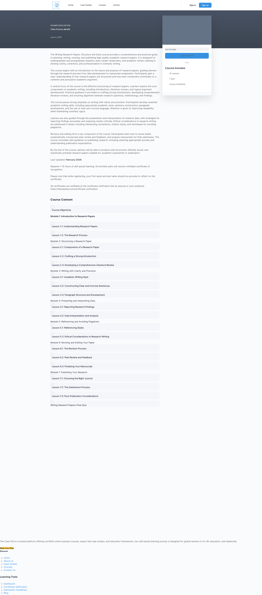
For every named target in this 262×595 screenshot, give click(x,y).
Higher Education (60, 25)
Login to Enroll (187, 55)
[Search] (177, 5)
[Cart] (185, 5)
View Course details (60, 29)
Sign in (193, 5)
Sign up (205, 5)
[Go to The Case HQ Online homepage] (55, 5)
